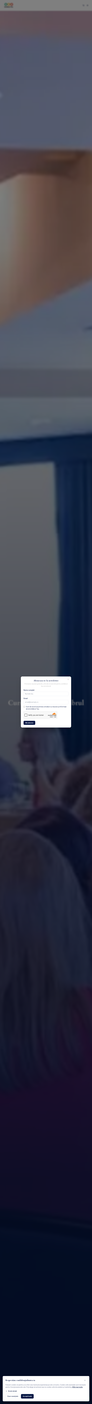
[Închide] (85, 1380)
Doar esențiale (12, 1396)
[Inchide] (68, 679)
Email (26, 698)
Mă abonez (29, 723)
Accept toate (27, 1396)
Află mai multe (77, 1387)
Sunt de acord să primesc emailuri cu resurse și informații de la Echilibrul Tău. (46, 708)
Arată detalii (12, 1391)
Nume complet (29, 690)
